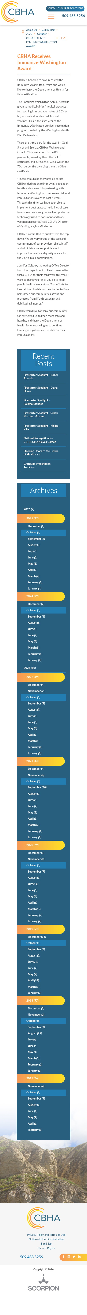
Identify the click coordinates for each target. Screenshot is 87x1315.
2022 (32, 677)
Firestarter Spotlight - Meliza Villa (41, 427)
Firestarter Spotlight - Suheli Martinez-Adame (41, 415)
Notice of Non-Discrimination (46, 1239)
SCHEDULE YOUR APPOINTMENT (65, 8)
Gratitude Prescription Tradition (37, 465)
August (34, 545)
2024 (32, 596)
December (36, 526)
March (33, 576)
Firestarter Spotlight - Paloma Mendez (37, 402)
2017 (32, 1078)
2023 (30, 667)
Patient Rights (46, 1248)
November (36, 691)
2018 (32, 1000)
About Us (31, 30)
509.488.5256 (73, 16)
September (36, 538)
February (35, 582)
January (34, 588)
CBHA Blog (48, 30)
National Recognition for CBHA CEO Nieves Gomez (40, 440)
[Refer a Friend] (63, 38)
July (32, 551)
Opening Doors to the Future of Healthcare (41, 453)
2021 (32, 761)
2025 (32, 518)
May (32, 563)
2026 (29, 509)
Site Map (46, 1243)
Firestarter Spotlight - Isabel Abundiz (41, 377)
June (32, 557)
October (41, 34)
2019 (32, 929)
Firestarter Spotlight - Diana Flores (41, 389)
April (32, 569)
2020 (29, 34)
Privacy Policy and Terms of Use (46, 1234)
